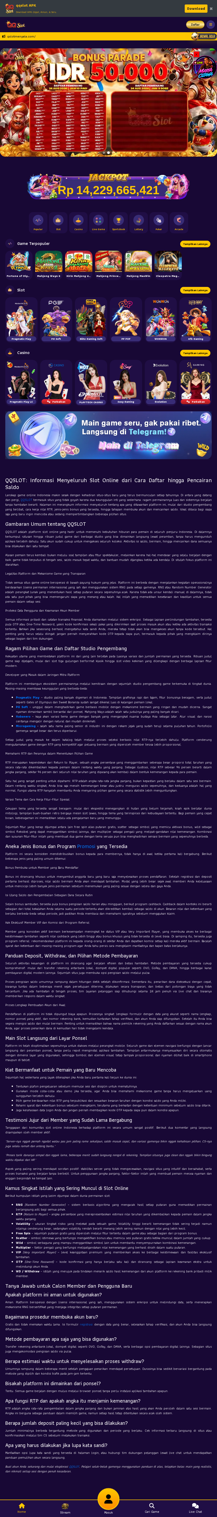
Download (196, 8)
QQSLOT (26, 499)
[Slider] (108, 102)
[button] (210, 102)
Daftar (195, 24)
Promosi (86, 846)
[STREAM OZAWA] (205, 66)
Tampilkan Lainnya (195, 244)
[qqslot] (14, 25)
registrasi (86, 1324)
